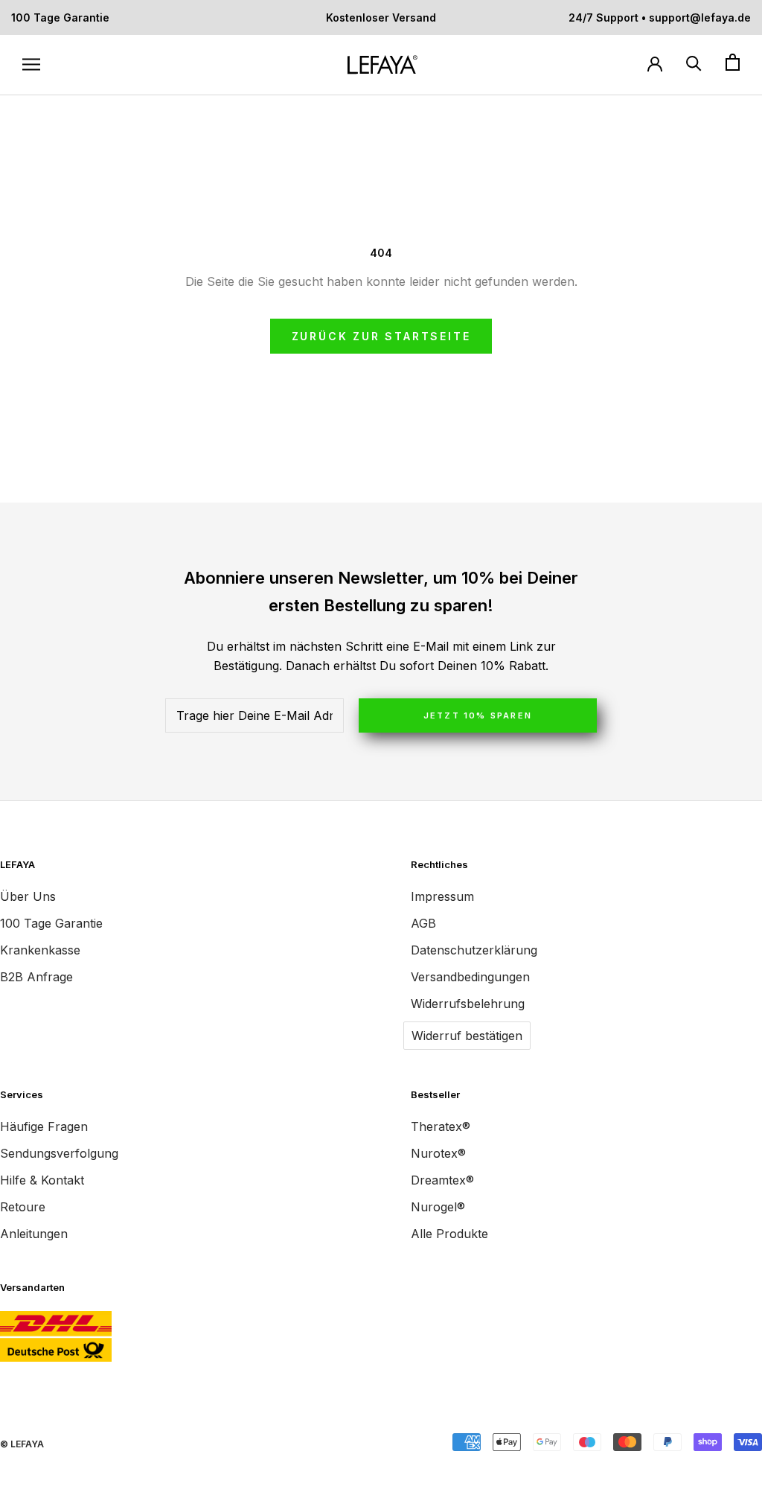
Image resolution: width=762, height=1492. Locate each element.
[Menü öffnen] (31, 65)
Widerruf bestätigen (467, 1035)
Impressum (442, 896)
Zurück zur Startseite (381, 336)
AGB (423, 923)
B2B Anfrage (36, 976)
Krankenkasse (40, 950)
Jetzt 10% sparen (477, 715)
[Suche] (694, 63)
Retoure (22, 1206)
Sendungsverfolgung (59, 1153)
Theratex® (440, 1126)
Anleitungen (34, 1233)
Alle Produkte (449, 1233)
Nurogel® (438, 1206)
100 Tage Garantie (60, 17)
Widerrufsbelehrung (468, 1003)
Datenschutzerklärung (474, 950)
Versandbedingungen (470, 976)
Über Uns (28, 896)
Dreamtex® (442, 1180)
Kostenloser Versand (381, 17)
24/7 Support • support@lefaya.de (660, 17)
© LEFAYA (22, 1444)
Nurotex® (438, 1153)
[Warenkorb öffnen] (733, 63)
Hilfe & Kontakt (42, 1180)
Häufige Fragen (44, 1126)
